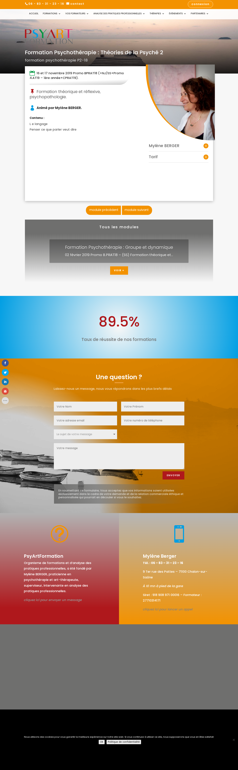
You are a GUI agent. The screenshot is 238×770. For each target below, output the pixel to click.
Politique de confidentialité (124, 742)
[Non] (233, 739)
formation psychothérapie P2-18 (56, 60)
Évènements (176, 13)
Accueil (33, 13)
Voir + (119, 270)
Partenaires (198, 13)
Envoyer (173, 475)
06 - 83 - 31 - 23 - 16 (46, 4)
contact (77, 4)
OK (101, 742)
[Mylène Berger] (180, 102)
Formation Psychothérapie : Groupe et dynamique (119, 247)
